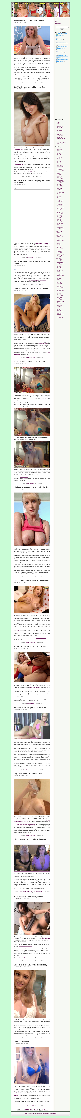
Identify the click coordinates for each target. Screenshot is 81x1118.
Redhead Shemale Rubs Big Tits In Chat (31, 581)
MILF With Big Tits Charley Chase (28, 897)
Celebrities (59, 121)
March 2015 (59, 269)
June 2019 (59, 219)
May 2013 (59, 293)
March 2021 (59, 199)
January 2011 (59, 313)
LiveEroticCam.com (61, 138)
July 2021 (59, 195)
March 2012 (59, 305)
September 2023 (60, 170)
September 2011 (60, 308)
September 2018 (60, 230)
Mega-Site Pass (30, 357)
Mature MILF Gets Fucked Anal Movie (30, 647)
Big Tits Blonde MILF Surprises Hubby (30, 965)
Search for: (62, 26)
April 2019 (58, 220)
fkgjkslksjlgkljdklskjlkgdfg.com (37, 280)
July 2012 (59, 303)
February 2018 (60, 236)
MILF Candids (30, 1106)
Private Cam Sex (60, 143)
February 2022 (60, 186)
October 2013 (59, 289)
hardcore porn (31, 1113)
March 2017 (59, 247)
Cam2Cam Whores (61, 135)
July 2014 (59, 278)
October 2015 (59, 264)
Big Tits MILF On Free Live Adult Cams (30, 839)
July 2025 (59, 153)
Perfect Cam (17, 1095)
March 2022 (59, 185)
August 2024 (59, 158)
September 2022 (60, 181)
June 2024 (59, 160)
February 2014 (60, 285)
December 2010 (60, 314)
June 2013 (59, 291)
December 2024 (60, 156)
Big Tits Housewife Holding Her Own (29, 87)
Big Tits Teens (60, 134)
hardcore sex (53, 1113)
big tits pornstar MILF (42, 243)
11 (37, 1109)
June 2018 (59, 232)
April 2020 (58, 211)
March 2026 (59, 149)
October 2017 (59, 239)
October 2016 (59, 252)
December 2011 (60, 306)
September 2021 (60, 192)
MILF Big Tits (30, 257)
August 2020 (59, 208)
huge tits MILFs (46, 938)
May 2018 (59, 234)
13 (42, 1109)
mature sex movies (34, 687)
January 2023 (59, 177)
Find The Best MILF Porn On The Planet (31, 289)
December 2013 (60, 287)
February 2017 (60, 248)
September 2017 (60, 240)
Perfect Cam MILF (21, 1042)
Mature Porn (30, 703)
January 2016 (59, 260)
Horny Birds (59, 137)
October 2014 (59, 274)
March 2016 (59, 259)
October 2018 (59, 228)
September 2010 (60, 317)
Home (56, 21)
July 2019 (59, 217)
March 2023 (59, 176)
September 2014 (60, 275)
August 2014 (59, 277)
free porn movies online (25, 946)
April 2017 (58, 246)
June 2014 (59, 279)
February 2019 (60, 223)
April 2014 (58, 282)
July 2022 (59, 184)
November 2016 (60, 251)
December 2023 (60, 166)
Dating (58, 123)
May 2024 (59, 161)
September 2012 (60, 301)
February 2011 (60, 312)
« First (27, 1109)
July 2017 (59, 242)
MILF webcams (24, 477)
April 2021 (58, 197)
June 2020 (59, 209)
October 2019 (59, 215)
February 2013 (60, 295)
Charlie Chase (23, 957)
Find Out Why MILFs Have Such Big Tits (31, 487)
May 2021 (59, 196)
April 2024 (58, 162)
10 (34, 1109)
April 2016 (58, 258)
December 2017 (60, 238)
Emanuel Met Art (18, 164)
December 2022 (60, 178)
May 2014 (59, 281)
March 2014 (59, 283)
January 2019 (59, 224)
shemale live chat (41, 638)
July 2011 (59, 309)
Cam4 (18, 630)
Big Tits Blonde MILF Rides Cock (28, 774)
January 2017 (59, 250)
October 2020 (59, 205)
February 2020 (60, 212)
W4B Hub (30, 172)
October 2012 (59, 299)
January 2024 (59, 165)
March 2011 (59, 310)
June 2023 (59, 173)
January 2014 (59, 286)
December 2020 (60, 203)
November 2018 (60, 227)
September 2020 (60, 207)
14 (44, 1109)
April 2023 (58, 174)
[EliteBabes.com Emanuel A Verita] (32, 145)
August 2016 (59, 255)
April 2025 (58, 154)
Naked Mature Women (61, 142)
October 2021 (59, 191)
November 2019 (60, 213)
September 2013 (60, 290)
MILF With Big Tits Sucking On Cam (29, 361)
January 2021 (59, 201)
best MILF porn (42, 343)
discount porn (39, 1113)
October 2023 (59, 169)
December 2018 (60, 225)
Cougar (58, 122)
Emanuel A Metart (19, 149)
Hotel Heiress (58, 23)
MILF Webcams (60, 130)
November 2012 (60, 298)
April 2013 (58, 294)
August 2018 (59, 231)
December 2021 (60, 189)
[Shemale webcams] (31, 613)
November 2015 (60, 263)
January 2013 (59, 297)
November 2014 (60, 273)
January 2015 (59, 271)
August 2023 (59, 172)
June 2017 (59, 243)
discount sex (46, 1113)
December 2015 (60, 262)
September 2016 (60, 254)
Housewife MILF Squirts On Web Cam (30, 708)
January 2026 (59, 150)
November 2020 (60, 204)
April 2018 (58, 235)
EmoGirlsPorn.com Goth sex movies (25, 824)
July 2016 (59, 256)
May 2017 (59, 244)
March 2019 (59, 221)
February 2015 (60, 270)
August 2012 (59, 302)
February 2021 (60, 200)
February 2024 (60, 164)
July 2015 (59, 266)
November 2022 (60, 180)
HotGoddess (17, 1092)
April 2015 (58, 267)
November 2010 (60, 316)
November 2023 (60, 168)
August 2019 (59, 216)
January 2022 (59, 188)
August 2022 (59, 182)
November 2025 (60, 152)
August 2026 (59, 147)
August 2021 (59, 193)
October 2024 (59, 157)
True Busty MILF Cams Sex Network (29, 21)
